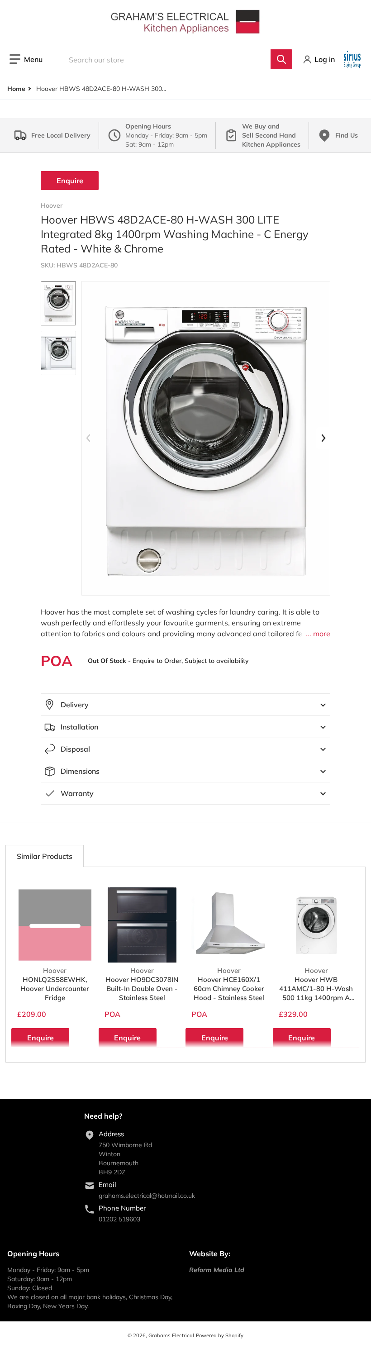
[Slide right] (323, 438)
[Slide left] (88, 438)
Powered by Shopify (219, 1335)
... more (318, 633)
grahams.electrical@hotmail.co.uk (147, 1196)
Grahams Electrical (171, 1335)
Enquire (70, 180)
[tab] (44, 856)
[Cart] (353, 59)
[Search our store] (281, 59)
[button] (26, 59)
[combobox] (174, 59)
